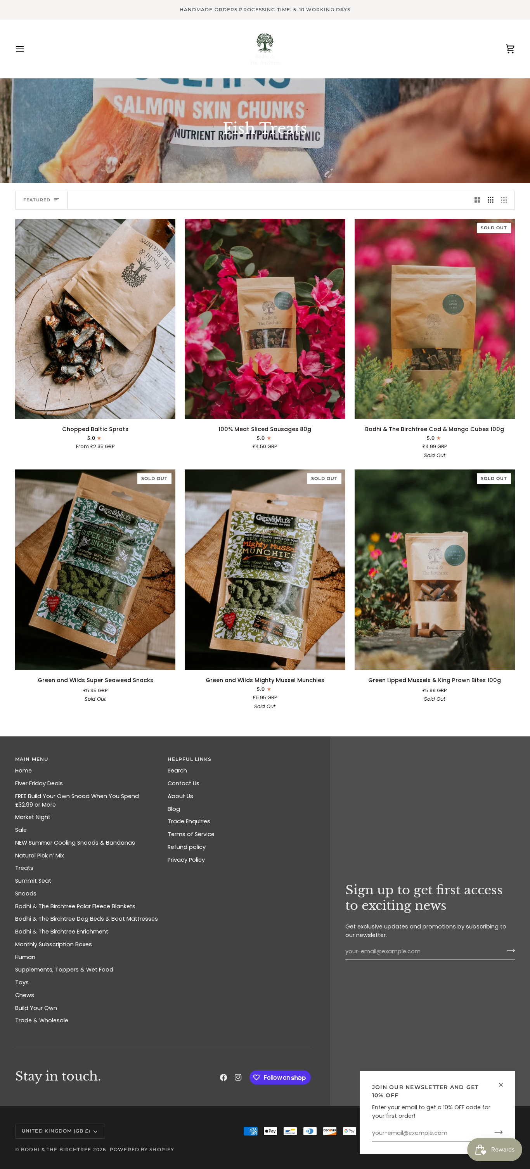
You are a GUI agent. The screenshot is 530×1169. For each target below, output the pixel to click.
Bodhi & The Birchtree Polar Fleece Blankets (75, 906)
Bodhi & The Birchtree (56, 1149)
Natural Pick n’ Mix (39, 855)
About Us (180, 796)
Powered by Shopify (142, 1149)
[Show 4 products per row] (506, 200)
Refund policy (187, 847)
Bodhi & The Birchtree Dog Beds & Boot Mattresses (86, 919)
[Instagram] (238, 1077)
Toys (22, 982)
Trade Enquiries (189, 821)
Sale (21, 830)
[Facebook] (223, 1077)
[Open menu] (26, 49)
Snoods (25, 893)
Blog (174, 809)
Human (25, 957)
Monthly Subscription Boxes (53, 944)
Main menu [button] (31, 759)
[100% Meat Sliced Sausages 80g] (265, 319)
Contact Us (183, 783)
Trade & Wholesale (41, 1020)
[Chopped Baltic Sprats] (95, 319)
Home (23, 770)
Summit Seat (33, 881)
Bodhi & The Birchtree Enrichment (61, 931)
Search (177, 770)
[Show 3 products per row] (490, 200)
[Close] (504, 1085)
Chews (24, 995)
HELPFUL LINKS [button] (189, 759)
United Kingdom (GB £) (56, 1131)
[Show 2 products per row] (477, 200)
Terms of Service (191, 834)
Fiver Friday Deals (39, 783)
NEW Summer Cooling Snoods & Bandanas (75, 843)
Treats (24, 868)
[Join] (496, 1132)
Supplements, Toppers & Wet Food (64, 969)
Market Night (32, 817)
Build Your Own (36, 1008)
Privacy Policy (186, 860)
